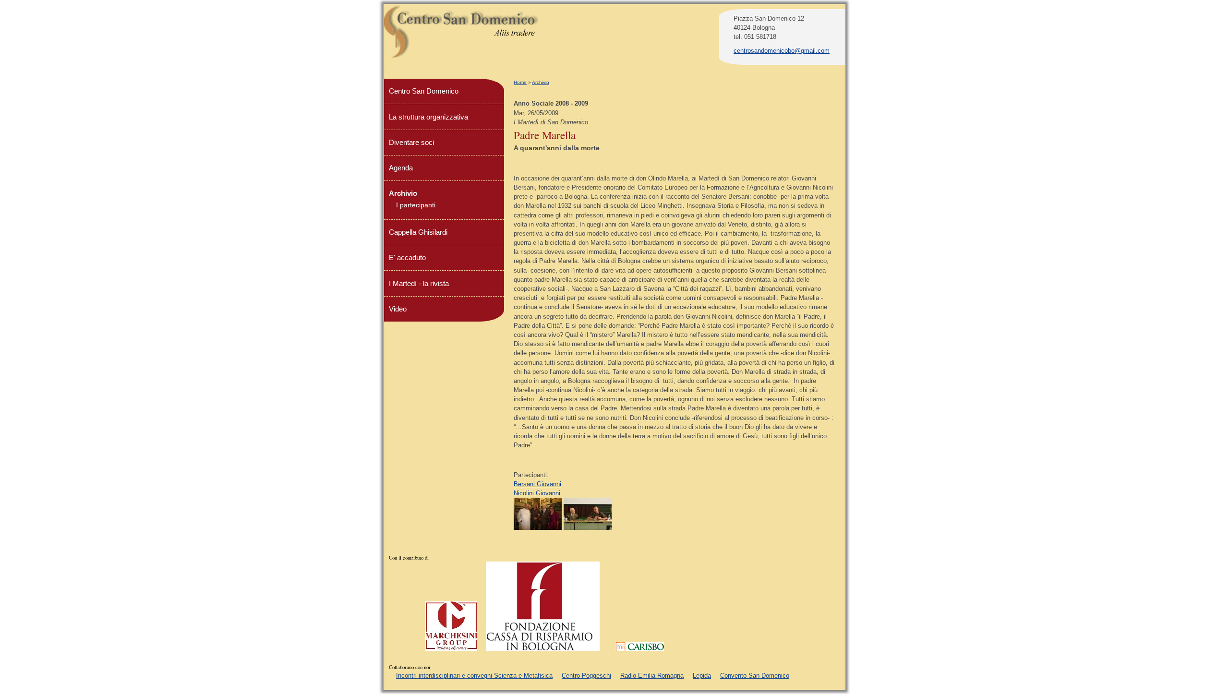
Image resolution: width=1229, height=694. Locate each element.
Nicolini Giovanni (537, 493)
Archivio (540, 82)
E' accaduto (407, 257)
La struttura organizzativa (428, 117)
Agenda (401, 168)
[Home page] (461, 56)
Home (520, 82)
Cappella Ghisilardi (418, 232)
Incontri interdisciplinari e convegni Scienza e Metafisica (474, 675)
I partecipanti (415, 205)
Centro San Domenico (423, 91)
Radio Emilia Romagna (652, 675)
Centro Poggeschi (586, 675)
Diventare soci (411, 142)
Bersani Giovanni (537, 484)
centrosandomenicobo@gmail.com (782, 50)
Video (398, 309)
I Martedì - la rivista (419, 283)
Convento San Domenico (754, 675)
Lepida (702, 675)
